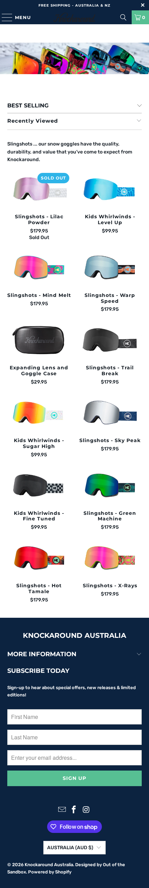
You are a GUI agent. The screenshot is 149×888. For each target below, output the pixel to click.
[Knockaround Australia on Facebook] (74, 810)
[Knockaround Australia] (74, 17)
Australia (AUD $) (70, 848)
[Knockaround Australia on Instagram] (86, 810)
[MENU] (4, 17)
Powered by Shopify (49, 871)
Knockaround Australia (49, 864)
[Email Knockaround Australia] (62, 810)
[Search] (123, 17)
